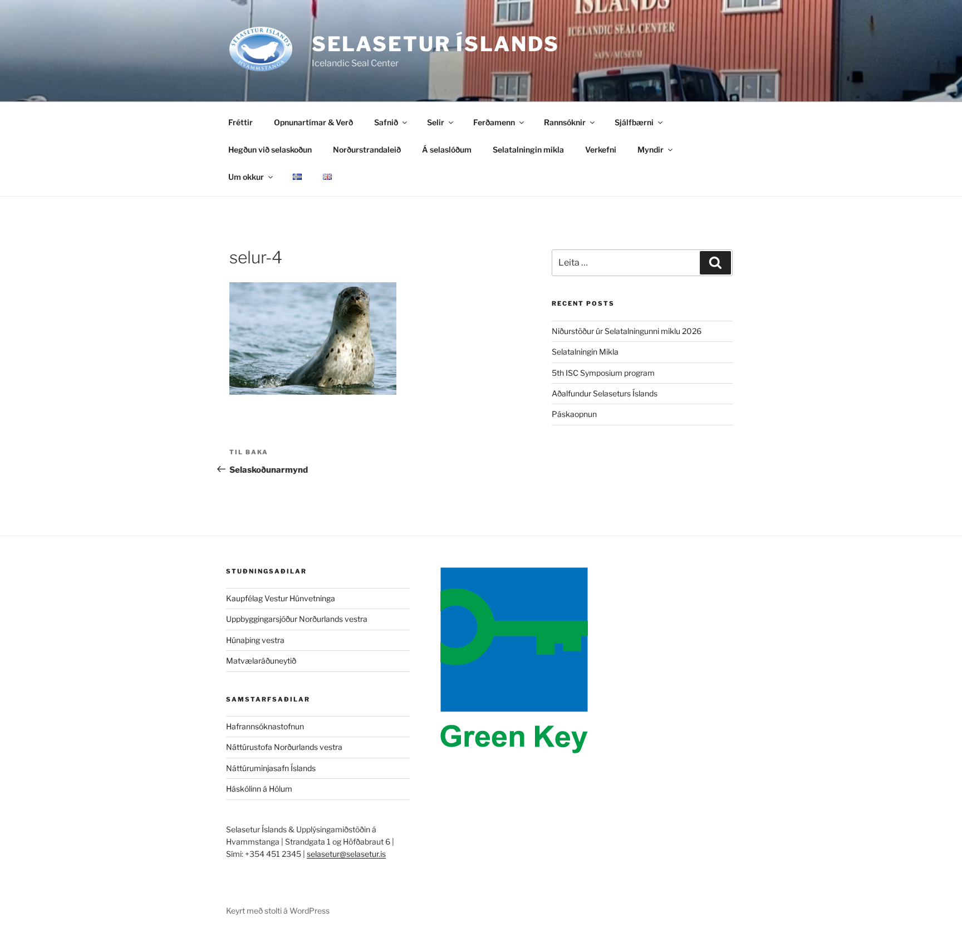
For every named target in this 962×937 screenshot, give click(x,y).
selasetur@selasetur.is (346, 853)
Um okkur (246, 176)
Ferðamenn (494, 122)
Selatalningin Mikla (585, 351)
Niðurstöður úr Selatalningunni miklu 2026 (626, 331)
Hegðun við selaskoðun (270, 149)
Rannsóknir (565, 122)
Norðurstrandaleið (367, 149)
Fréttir (240, 122)
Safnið (386, 122)
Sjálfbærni (634, 122)
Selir (435, 122)
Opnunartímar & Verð (313, 122)
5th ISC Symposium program (603, 372)
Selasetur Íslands (435, 44)
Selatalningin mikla (528, 149)
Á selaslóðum (447, 149)
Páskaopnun (574, 414)
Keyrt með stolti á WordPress (278, 910)
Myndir (650, 149)
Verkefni (600, 149)
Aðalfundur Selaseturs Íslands (604, 393)
